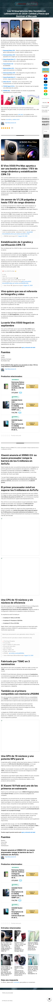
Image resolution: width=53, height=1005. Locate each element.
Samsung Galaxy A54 (9, 55)
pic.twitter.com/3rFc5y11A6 (21, 234)
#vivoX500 (30, 232)
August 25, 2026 (28, 285)
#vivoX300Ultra (6, 234)
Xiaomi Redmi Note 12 (9, 77)
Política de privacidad (7, 992)
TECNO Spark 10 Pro (9, 86)
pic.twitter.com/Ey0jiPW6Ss (16, 653)
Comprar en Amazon (32, 386)
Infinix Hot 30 (7, 81)
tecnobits (8, 119)
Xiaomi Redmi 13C (8, 64)
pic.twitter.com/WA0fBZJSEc (21, 283)
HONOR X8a (6, 90)
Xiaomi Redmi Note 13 (9, 59)
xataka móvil (15, 119)
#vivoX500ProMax (7, 283)
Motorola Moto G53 (8, 68)
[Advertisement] (47, 38)
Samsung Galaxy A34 (9, 72)
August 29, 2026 (22, 236)
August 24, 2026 (28, 655)
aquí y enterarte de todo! (28, 347)
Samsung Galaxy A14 (9, 50)
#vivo (12, 234)
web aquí (20, 114)
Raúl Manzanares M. (10, 122)
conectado (16, 982)
